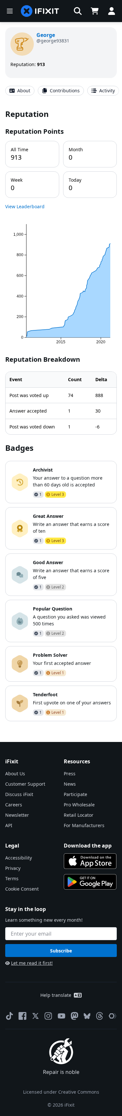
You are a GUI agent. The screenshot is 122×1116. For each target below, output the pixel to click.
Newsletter (17, 815)
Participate (75, 794)
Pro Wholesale (79, 805)
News (70, 784)
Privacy (12, 868)
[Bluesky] (87, 1016)
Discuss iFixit (19, 794)
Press (69, 773)
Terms (12, 878)
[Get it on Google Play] (90, 882)
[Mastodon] (74, 1016)
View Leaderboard (25, 206)
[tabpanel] (61, 414)
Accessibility (18, 858)
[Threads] (99, 1016)
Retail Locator (78, 815)
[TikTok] (9, 1016)
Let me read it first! (32, 963)
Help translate (55, 995)
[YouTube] (61, 1016)
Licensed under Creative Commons (61, 1092)
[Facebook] (22, 1016)
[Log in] (111, 11)
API (8, 825)
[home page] (40, 11)
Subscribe (61, 951)
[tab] (19, 91)
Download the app (88, 845)
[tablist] (61, 90)
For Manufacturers (84, 825)
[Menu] (10, 11)
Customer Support (25, 784)
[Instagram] (48, 1016)
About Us (15, 773)
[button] (77, 11)
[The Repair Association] (112, 1016)
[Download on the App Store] (90, 861)
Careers (13, 805)
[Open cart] (94, 11)
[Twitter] (35, 1016)
